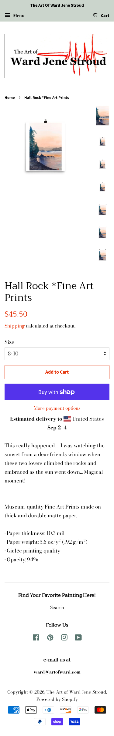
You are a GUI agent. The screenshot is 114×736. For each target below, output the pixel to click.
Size (9, 342)
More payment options (57, 408)
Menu (18, 15)
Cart (104, 16)
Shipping (15, 325)
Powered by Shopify (57, 699)
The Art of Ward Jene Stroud (76, 692)
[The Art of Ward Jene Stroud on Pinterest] (50, 638)
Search (57, 607)
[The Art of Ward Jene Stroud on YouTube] (78, 638)
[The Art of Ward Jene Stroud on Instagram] (64, 638)
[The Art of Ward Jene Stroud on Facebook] (36, 638)
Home (10, 97)
